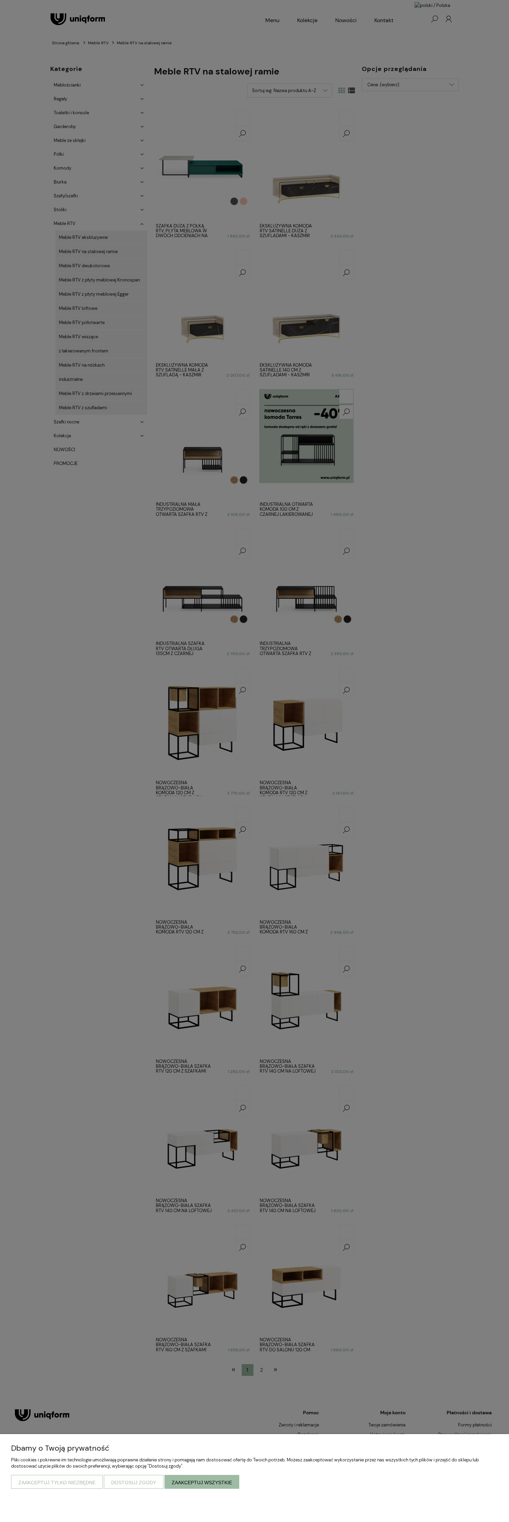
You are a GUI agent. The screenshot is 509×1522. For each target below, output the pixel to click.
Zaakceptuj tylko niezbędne (57, 1482)
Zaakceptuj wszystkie (202, 1482)
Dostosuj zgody (133, 1482)
